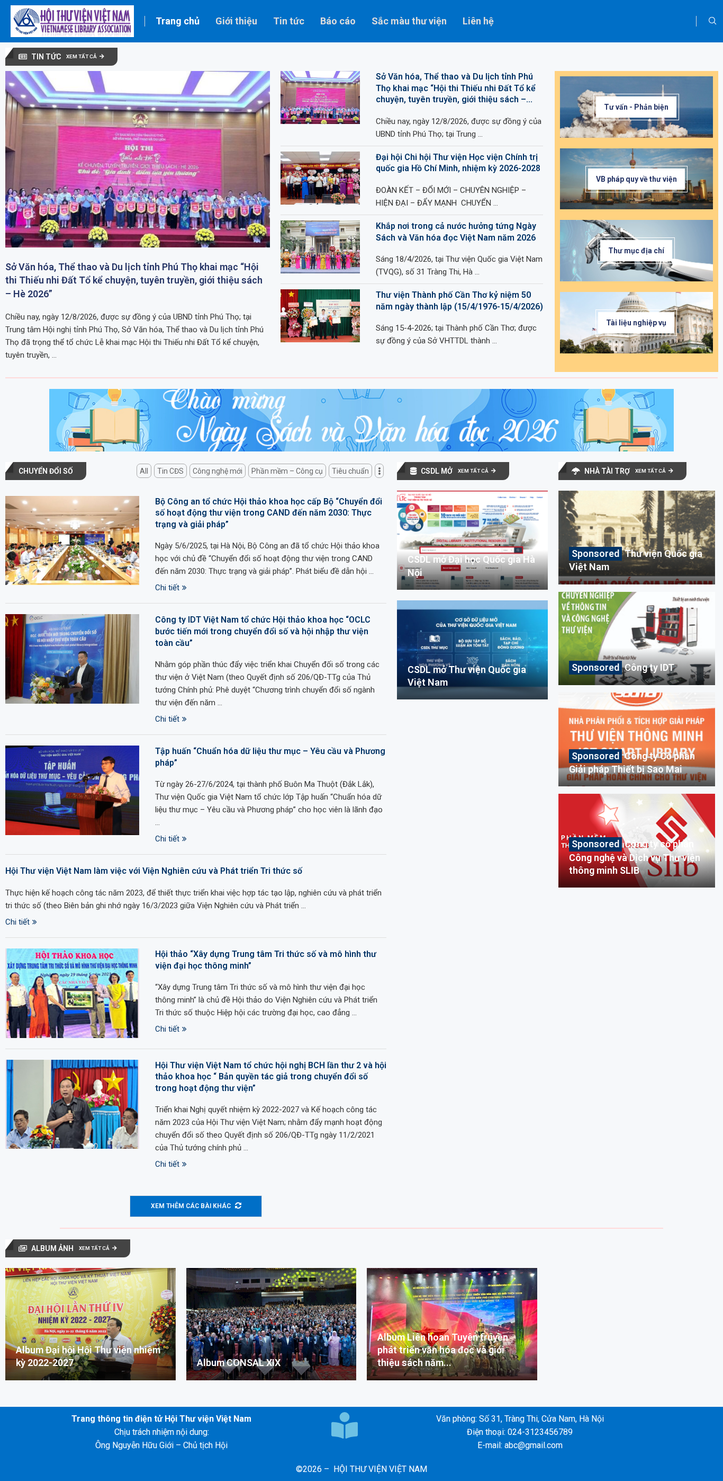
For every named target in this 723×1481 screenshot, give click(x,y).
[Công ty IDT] (636, 639)
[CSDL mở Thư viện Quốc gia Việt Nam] (472, 649)
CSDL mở (437, 471)
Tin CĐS (170, 471)
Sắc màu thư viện (409, 20)
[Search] (712, 21)
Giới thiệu (236, 20)
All (144, 471)
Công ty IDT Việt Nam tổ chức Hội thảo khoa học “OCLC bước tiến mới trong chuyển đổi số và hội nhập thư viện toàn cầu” (262, 631)
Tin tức (288, 20)
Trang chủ (178, 20)
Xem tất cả (81, 56)
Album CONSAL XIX (239, 1362)
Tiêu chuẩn (350, 471)
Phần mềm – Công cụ (287, 471)
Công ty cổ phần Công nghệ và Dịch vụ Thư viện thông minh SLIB (634, 857)
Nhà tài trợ (607, 471)
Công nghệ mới (217, 471)
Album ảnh (52, 1248)
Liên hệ (478, 20)
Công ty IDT (649, 667)
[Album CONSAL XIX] (271, 1324)
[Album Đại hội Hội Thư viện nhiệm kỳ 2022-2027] (90, 1324)
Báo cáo (338, 20)
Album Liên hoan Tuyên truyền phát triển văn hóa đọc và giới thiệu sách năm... (442, 1350)
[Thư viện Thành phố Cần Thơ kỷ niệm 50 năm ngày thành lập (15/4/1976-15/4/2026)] (320, 315)
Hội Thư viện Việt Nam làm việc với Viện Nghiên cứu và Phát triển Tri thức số (153, 871)
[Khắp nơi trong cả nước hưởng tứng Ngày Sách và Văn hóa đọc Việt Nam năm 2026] (320, 246)
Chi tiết (167, 587)
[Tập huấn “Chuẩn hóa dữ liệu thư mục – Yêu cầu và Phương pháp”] (72, 790)
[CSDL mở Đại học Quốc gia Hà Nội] (472, 540)
